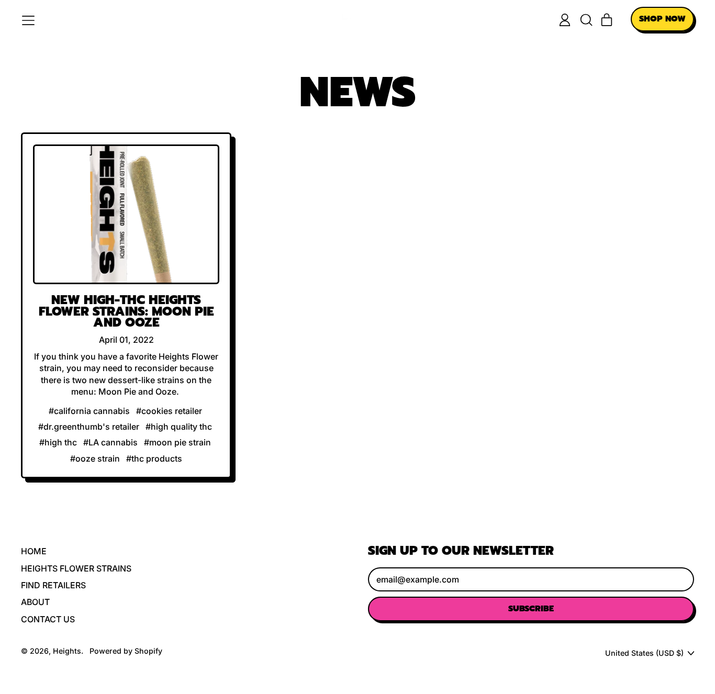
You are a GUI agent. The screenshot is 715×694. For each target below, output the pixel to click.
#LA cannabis (110, 442)
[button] (585, 20)
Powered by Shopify (126, 650)
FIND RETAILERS (53, 585)
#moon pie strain (177, 442)
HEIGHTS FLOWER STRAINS (76, 568)
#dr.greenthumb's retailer (88, 426)
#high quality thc (179, 426)
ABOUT (35, 602)
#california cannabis (89, 411)
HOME (34, 551)
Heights (67, 650)
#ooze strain (95, 458)
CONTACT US (48, 619)
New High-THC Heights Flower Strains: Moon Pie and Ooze (126, 311)
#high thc (58, 442)
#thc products (154, 458)
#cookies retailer (169, 411)
